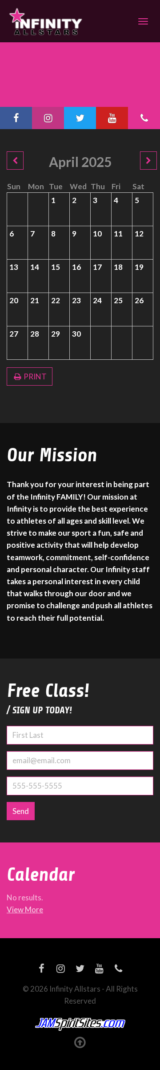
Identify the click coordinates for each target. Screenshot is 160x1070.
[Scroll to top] (80, 1042)
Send (20, 811)
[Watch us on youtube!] (112, 118)
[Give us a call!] (144, 118)
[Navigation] (143, 21)
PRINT (34, 376)
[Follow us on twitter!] (80, 118)
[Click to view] (15, 160)
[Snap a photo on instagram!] (48, 118)
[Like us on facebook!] (16, 118)
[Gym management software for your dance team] (80, 1024)
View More (25, 909)
